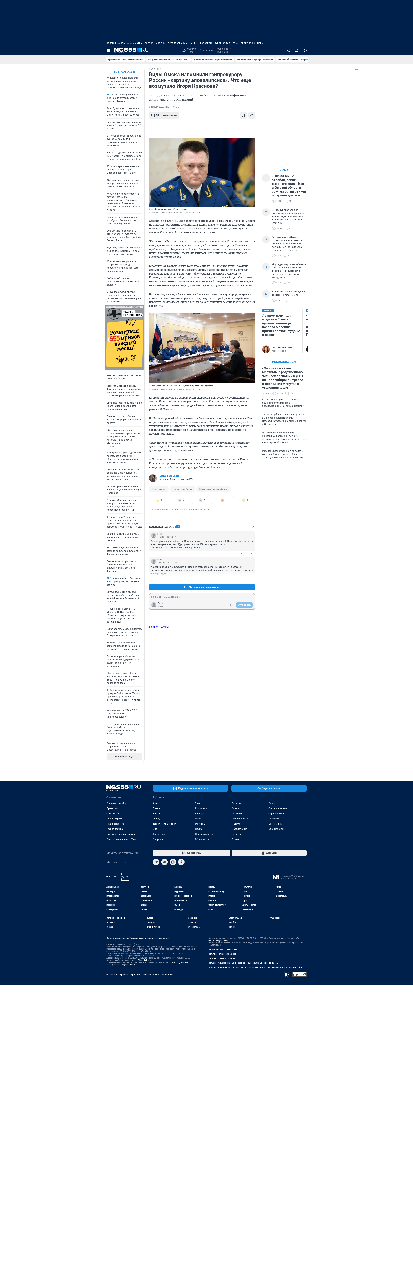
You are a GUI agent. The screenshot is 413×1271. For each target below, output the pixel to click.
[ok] (181, 862)
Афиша (194, 43)
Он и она (237, 803)
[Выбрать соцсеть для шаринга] (251, 115)
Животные (159, 834)
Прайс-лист (113, 808)
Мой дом (200, 823)
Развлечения (239, 829)
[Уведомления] (297, 50)
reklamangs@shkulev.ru (218, 940)
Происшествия (240, 818)
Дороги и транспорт (164, 823)
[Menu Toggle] (108, 50)
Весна (156, 813)
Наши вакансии (115, 823)
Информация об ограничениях (222, 949)
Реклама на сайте (116, 803)
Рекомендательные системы (221, 958)
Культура (200, 813)
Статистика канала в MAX (121, 839)
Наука (198, 829)
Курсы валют (222, 43)
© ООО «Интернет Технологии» (158, 974)
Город (156, 818)
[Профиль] (304, 50)
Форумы (161, 43)
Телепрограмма (177, 43)
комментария (166, 115)
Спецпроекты (276, 829)
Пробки (207, 50)
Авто (156, 803)
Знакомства (134, 43)
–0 (251, 553)
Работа (236, 823)
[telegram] (156, 862)
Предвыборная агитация (120, 834)
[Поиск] (289, 50)
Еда (155, 829)
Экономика (275, 823)
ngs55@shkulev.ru (143, 960)
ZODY (235, 43)
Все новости (124, 71)
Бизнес (157, 808)
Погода (149, 43)
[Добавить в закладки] (243, 115)
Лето (198, 818)
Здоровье (158, 839)
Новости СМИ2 (159, 626)
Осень (235, 808)
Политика (237, 813)
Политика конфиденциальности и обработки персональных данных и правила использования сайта (255, 967)
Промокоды (248, 43)
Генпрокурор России (182, 489)
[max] (173, 862)
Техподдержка (114, 829)
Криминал (201, 808)
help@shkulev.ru (128, 965)
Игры (260, 43)
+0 (242, 553)
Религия (236, 834)
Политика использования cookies (223, 954)
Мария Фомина (169, 475)
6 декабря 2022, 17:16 (159, 107)
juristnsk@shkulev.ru (180, 962)
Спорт (271, 803)
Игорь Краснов (159, 489)
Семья (235, 839)
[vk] (164, 862)
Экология (273, 818)
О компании (113, 813)
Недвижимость (115, 43)
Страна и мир (276, 813)
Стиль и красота (277, 808)
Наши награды (114, 818)
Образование (202, 839)
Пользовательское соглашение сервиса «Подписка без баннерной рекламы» (243, 963)
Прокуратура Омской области (213, 489)
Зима (198, 803)
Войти (160, 606)
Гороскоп (206, 43)
